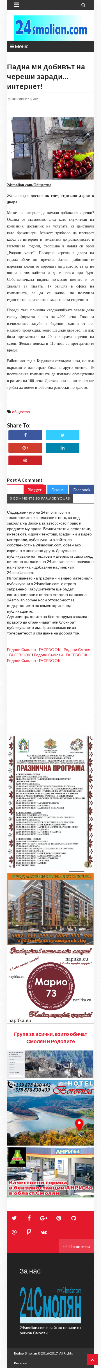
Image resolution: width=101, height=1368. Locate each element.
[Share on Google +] (25, 447)
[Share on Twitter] (62, 435)
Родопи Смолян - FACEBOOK (34, 649)
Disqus (58, 489)
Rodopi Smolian (25, 1353)
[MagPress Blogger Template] (50, 28)
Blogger (35, 489)
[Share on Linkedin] (62, 447)
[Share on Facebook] (25, 435)
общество (21, 411)
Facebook (82, 489)
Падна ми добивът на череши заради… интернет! (46, 76)
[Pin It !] (25, 460)
